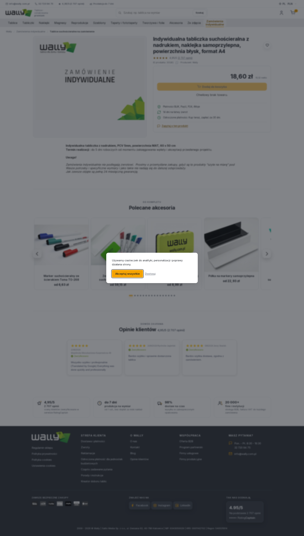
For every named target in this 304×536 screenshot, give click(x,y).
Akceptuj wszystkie (127, 273)
